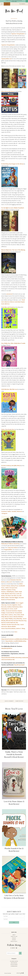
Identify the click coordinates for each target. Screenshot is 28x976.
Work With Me (14, 936)
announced (9, 294)
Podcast (14, 938)
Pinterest (19, 511)
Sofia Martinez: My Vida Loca (9, 389)
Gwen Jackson (9, 614)
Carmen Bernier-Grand (12, 613)
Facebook (4, 511)
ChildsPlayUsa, (11, 591)
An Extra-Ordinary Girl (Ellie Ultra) (10, 465)
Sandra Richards (10, 622)
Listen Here (14, 1)
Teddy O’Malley (8, 618)
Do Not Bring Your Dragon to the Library (12, 164)
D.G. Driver (10, 609)
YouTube (14, 511)
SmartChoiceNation (10, 628)
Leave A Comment (9, 701)
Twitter (9, 511)
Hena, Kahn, (17, 614)
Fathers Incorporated (11, 588)
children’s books (14, 961)
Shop (7, 4)
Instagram (4, 513)
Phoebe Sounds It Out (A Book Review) (14, 850)
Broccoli (9, 582)
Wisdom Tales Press (10, 593)
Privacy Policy (14, 941)
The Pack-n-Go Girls (10, 595)
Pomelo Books (11, 599)
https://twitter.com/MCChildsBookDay (15, 641)
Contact (14, 939)
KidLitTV (3, 589)
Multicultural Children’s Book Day (10, 543)
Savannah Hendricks (11, 611)
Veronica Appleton (12, 605)
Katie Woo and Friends (7, 307)
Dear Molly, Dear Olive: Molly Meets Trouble (13, 343)
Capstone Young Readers (18, 34)
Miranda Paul (9, 620)
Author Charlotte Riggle (11, 597)
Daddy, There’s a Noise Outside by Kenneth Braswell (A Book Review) (14, 754)
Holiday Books (14, 964)
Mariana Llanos (9, 616)
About (14, 934)
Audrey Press (14, 586)
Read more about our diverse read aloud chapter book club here (13, 302)
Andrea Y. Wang (20, 628)
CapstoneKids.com (6, 58)
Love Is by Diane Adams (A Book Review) (14, 803)
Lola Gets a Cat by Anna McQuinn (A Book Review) (14, 897)
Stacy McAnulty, (17, 618)
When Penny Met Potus (7, 91)
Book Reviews (14, 18)
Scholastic (13, 580)
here (16, 632)
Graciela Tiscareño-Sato (13, 624)
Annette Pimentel (18, 620)
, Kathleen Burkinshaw (13, 607)
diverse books (14, 966)
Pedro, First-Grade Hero (8, 429)
